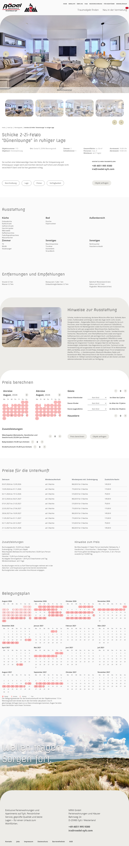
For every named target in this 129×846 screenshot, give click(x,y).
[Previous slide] (6, 54)
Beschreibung (11, 183)
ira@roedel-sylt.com (103, 168)
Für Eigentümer (109, 4)
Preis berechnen (77, 436)
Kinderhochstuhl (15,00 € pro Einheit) (17, 447)
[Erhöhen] (125, 390)
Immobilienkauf (121, 4)
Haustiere (73, 415)
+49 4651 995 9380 (102, 165)
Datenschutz (43, 841)
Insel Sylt (9, 127)
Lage (27, 183)
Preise (39, 183)
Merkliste (72, 4)
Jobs (18, 841)
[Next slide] (123, 54)
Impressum (28, 841)
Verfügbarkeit (55, 183)
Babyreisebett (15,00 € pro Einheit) (15, 442)
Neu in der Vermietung (115, 9)
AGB (71, 841)
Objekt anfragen (101, 183)
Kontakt (8, 841)
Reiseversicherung (95, 4)
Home (65, 4)
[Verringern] (115, 390)
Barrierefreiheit (58, 841)
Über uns (80, 4)
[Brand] (20, 7)
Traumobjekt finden (88, 9)
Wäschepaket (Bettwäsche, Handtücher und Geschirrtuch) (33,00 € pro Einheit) (19, 436)
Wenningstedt (18, 127)
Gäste (71, 391)
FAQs (86, 4)
